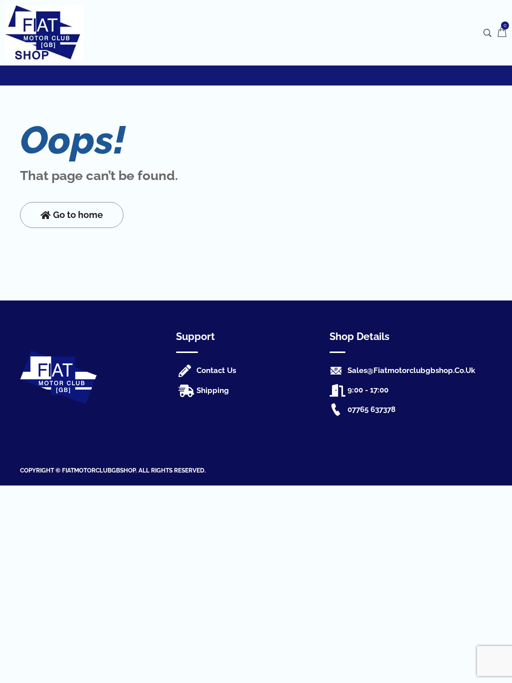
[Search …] (487, 33)
